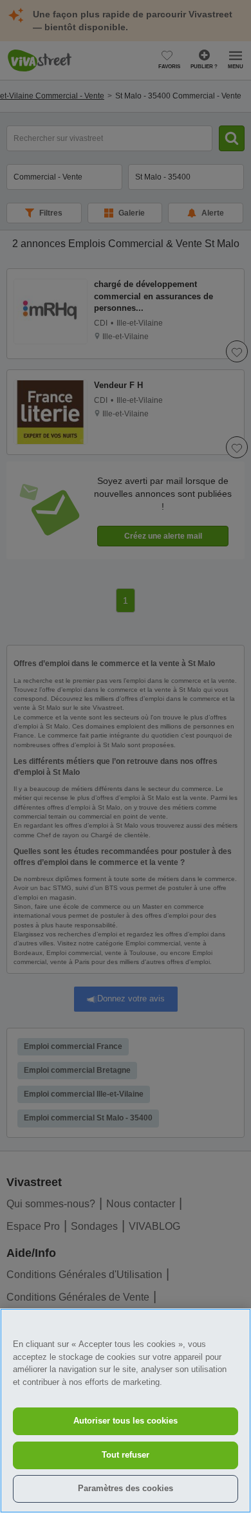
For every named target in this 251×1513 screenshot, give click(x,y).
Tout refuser (125, 1455)
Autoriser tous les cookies (125, 1420)
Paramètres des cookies (125, 1488)
